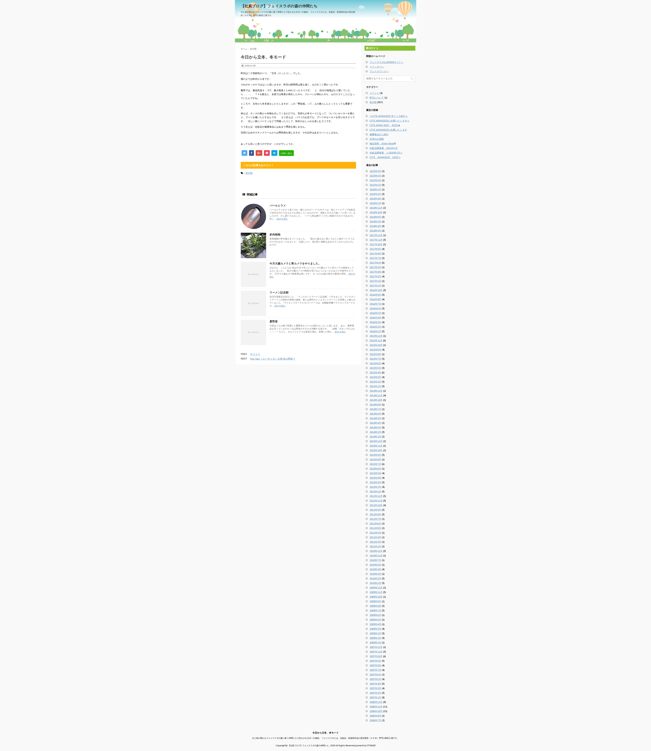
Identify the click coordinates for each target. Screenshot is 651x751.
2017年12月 (376, 235)
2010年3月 (375, 573)
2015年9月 (375, 349)
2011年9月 (375, 528)
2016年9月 (375, 294)
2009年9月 (375, 601)
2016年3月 (375, 322)
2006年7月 (375, 720)
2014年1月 (375, 436)
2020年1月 (375, 189)
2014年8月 (375, 404)
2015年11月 (376, 340)
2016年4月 (375, 317)
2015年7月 (375, 358)
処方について (377, 97)
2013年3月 (375, 482)
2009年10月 (376, 596)
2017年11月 (376, 239)
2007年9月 (375, 660)
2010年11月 (376, 555)
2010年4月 (375, 569)
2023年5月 (375, 175)
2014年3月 (375, 427)
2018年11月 (376, 207)
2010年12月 (376, 551)
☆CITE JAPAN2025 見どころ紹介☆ (389, 116)
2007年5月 (375, 679)
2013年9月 (375, 454)
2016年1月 (375, 331)
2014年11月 (376, 395)
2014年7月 (375, 409)
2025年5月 (375, 171)
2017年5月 (375, 267)
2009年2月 (375, 633)
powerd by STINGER (365, 745)
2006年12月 (376, 702)
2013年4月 (375, 477)
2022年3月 (375, 180)
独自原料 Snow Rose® (383, 143)
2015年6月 (375, 363)
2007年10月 (376, 656)
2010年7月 (375, 560)
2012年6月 (375, 523)
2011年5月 (375, 532)
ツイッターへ (377, 66)
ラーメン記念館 (279, 292)
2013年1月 (375, 491)
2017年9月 (375, 249)
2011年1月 (375, 546)
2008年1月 (375, 642)
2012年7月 (375, 518)
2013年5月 (375, 473)
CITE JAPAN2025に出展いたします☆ (389, 120)
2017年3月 (375, 276)
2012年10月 (376, 505)
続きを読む (282, 218)
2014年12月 (376, 390)
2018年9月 (375, 216)
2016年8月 (375, 299)
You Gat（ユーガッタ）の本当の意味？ (272, 358)
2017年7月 (375, 258)
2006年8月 (375, 715)
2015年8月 (375, 354)
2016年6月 (375, 308)
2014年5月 (375, 418)
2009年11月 (376, 592)
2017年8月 (375, 253)
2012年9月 (375, 509)
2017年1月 (375, 285)
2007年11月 (376, 651)
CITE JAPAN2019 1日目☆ (385, 157)
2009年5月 (375, 619)
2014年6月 (375, 413)
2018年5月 (375, 221)
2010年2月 (375, 578)
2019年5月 (375, 194)
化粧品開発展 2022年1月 (384, 148)
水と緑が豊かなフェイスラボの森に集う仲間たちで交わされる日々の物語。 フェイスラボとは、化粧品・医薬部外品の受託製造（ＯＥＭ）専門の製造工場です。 (325, 738)
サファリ (255, 354)
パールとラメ (278, 205)
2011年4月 (375, 537)
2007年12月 (376, 647)
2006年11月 (376, 706)
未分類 (249, 173)
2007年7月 (375, 670)
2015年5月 (375, 367)
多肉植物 (275, 234)
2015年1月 (375, 386)
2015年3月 (375, 377)
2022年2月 (375, 184)
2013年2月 (375, 486)
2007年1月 (375, 697)
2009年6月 (375, 615)
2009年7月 (375, 610)
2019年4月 (375, 198)
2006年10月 (376, 711)
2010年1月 (375, 583)
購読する (373, 48)
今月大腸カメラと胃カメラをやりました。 (295, 263)
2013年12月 (376, 441)
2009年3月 (375, 628)
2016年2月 (375, 326)
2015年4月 (375, 372)
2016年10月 (376, 290)
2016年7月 (375, 303)
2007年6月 (375, 674)
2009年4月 (375, 624)
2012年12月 (376, 496)
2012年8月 (375, 514)
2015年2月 (375, 381)
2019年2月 (375, 203)
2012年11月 (376, 500)
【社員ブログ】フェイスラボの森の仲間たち (279, 6)
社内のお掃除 (377, 139)
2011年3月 (375, 541)
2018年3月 (375, 230)
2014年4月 (375, 422)
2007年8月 (375, 665)
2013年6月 (375, 468)
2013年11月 (376, 445)
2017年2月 (375, 281)
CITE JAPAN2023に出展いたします (388, 129)
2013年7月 (375, 464)
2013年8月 (375, 459)
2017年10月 (376, 244)
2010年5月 (375, 564)
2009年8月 (375, 605)
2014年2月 (375, 432)
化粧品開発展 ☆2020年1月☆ (386, 152)
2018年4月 (375, 226)
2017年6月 (375, 262)
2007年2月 (375, 692)
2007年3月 (375, 688)
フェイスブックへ (379, 71)
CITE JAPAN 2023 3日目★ (385, 125)
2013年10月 (376, 450)
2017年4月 (375, 271)
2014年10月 (376, 400)
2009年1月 (375, 637)
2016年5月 (375, 313)
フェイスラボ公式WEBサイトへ (386, 62)
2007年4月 (375, 683)
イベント (374, 93)
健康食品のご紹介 (379, 134)
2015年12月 (376, 335)
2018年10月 (376, 212)
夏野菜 (274, 321)
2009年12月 (376, 587)
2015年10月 (376, 345)
